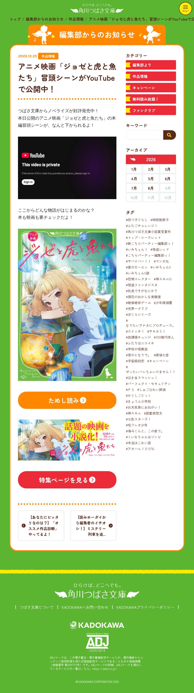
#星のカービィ (137, 267)
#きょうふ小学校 (138, 401)
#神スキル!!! (163, 279)
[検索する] (169, 135)
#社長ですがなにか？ (142, 290)
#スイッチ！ (135, 331)
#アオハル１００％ (140, 448)
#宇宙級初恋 (135, 360)
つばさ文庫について (37, 607)
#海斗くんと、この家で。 (145, 431)
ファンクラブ (143, 110)
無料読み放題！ (145, 99)
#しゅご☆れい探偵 (151, 389)
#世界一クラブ (137, 308)
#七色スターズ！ (138, 419)
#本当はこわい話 (138, 442)
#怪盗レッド (159, 249)
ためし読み (63, 400)
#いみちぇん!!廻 (138, 273)
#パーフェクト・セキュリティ (148, 383)
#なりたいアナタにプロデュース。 (151, 323)
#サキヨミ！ (156, 331)
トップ (15, 19)
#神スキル (133, 413)
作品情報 (76, 19)
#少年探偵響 (163, 302)
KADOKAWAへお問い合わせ (85, 607)
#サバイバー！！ (138, 261)
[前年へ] (133, 159)
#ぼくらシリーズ (138, 314)
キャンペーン (143, 87)
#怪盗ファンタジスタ (142, 284)
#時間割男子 (159, 219)
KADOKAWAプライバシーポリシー (145, 607)
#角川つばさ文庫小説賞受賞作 (148, 231)
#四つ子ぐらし (137, 219)
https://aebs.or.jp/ (104, 668)
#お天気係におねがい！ (143, 407)
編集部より (141, 65)
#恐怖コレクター (138, 279)
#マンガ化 (161, 261)
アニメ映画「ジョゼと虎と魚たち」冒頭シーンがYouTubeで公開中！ (67, 77)
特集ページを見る (63, 479)
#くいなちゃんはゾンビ (143, 436)
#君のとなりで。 (138, 355)
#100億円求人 (164, 337)
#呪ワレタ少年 (137, 425)
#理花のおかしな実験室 (143, 296)
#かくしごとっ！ (138, 395)
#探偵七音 (161, 355)
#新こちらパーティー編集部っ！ (150, 243)
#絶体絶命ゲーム (138, 302)
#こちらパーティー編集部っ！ (148, 255)
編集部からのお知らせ (45, 19)
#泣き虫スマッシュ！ (142, 377)
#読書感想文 (153, 413)
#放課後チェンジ (138, 337)
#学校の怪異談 (137, 349)
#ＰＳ (130, 389)
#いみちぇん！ (137, 249)
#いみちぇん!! (160, 267)
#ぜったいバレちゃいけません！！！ (152, 369)
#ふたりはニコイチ (140, 343)
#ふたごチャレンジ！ (142, 225)
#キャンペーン (158, 360)
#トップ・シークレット (143, 237)
